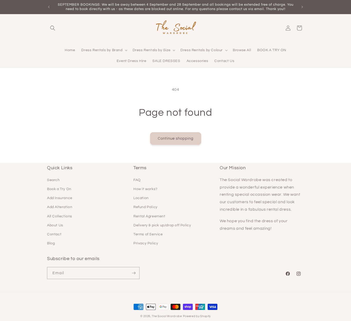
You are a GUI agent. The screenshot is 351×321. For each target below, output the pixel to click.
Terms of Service (148, 234)
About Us (55, 225)
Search (53, 180)
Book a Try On (59, 189)
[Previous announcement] (48, 7)
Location (141, 198)
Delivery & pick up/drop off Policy (162, 225)
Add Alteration (59, 207)
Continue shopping (175, 138)
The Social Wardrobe (167, 316)
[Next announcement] (302, 7)
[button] (52, 28)
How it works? (145, 189)
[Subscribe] (133, 273)
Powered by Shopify (197, 316)
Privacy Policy (145, 243)
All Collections (59, 216)
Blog (51, 243)
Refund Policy (145, 207)
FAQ (137, 180)
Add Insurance (59, 198)
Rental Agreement (149, 216)
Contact (54, 234)
